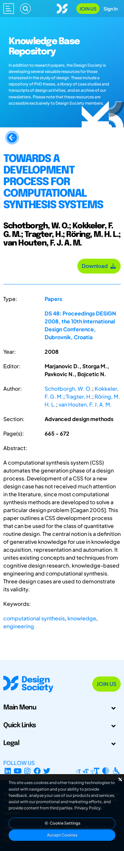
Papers (53, 298)
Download (96, 265)
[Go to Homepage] (62, 7)
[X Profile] (47, 770)
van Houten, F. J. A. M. (85, 404)
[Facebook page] (37, 770)
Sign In (110, 9)
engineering (18, 626)
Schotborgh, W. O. (68, 388)
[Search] (25, 8)
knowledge (81, 618)
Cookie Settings (64, 823)
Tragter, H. (79, 396)
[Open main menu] (8, 8)
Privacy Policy (87, 807)
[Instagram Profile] (27, 770)
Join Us (88, 9)
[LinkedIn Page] (7, 770)
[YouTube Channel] (17, 770)
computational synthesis (34, 618)
